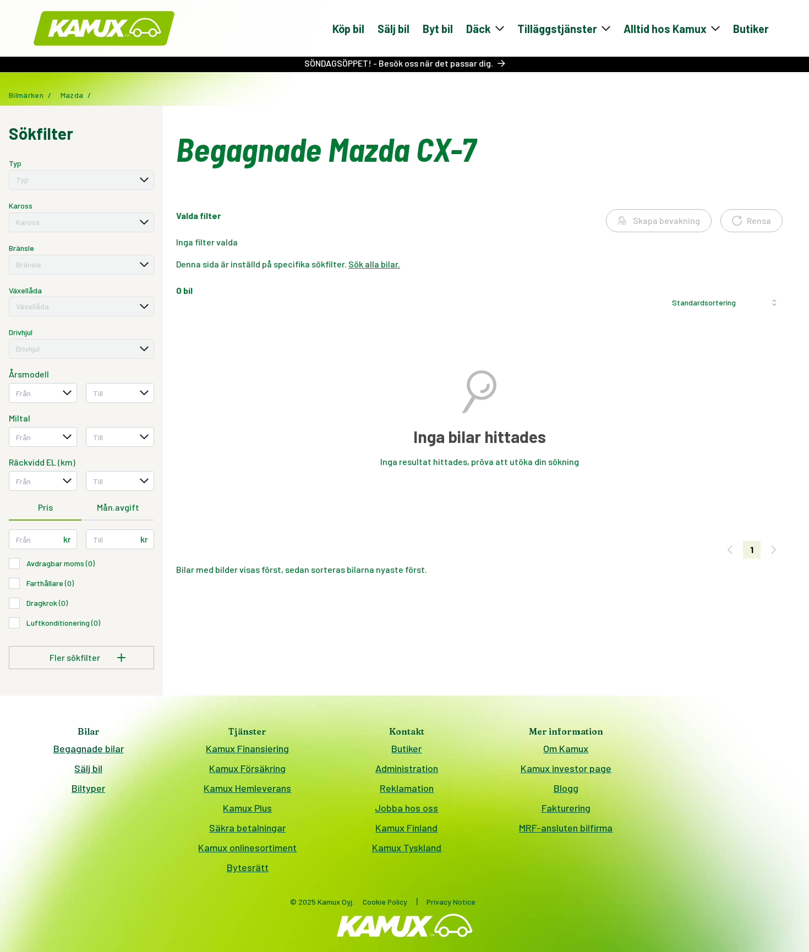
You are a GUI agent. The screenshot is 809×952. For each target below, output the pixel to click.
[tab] (45, 508)
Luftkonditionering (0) (63, 622)
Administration (406, 768)
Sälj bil (393, 28)
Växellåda (25, 290)
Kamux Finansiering (247, 748)
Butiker (751, 28)
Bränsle (21, 248)
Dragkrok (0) (47, 603)
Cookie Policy (385, 901)
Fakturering (566, 808)
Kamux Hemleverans (247, 788)
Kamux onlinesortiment (247, 847)
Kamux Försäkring (247, 768)
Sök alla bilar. (374, 264)
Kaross (20, 205)
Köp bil (348, 28)
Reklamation (407, 788)
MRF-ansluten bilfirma (566, 828)
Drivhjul (20, 332)
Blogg (566, 788)
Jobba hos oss (406, 808)
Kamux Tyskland (406, 847)
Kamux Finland (406, 828)
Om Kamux (565, 748)
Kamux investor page (566, 768)
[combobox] (81, 180)
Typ (15, 163)
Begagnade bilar (88, 748)
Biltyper (88, 788)
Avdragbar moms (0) (60, 563)
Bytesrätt (248, 867)
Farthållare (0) (50, 583)
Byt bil (438, 28)
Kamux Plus (247, 808)
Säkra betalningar (247, 828)
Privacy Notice (451, 901)
